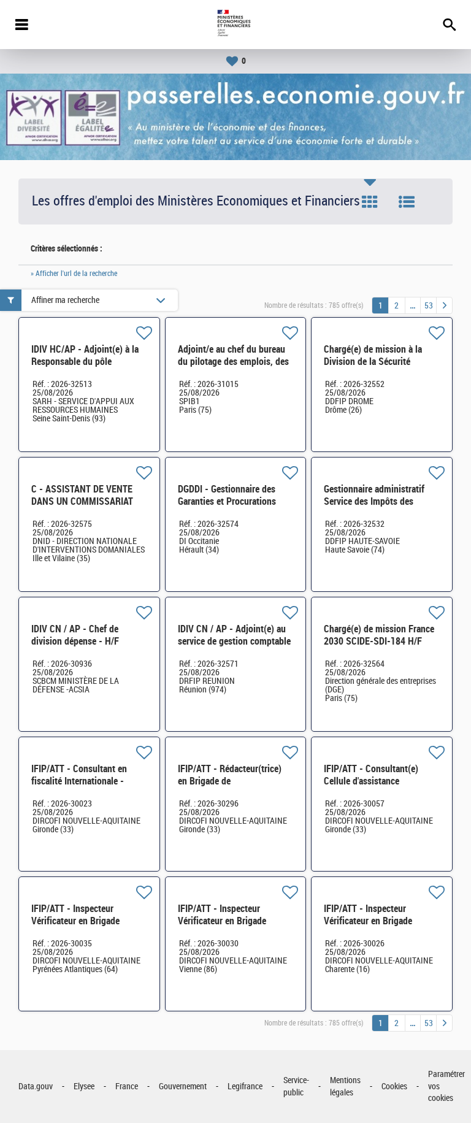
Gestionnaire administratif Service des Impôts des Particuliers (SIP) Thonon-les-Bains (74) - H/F (375, 507)
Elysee (84, 1086)
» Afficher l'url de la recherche (74, 273)
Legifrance (245, 1086)
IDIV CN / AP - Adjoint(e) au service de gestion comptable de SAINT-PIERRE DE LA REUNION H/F (234, 647)
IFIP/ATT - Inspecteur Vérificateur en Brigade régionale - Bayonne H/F (78, 921)
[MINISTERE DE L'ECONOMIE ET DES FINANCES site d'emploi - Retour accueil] (235, 24)
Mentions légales (345, 1086)
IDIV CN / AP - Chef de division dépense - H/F (75, 635)
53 (428, 306)
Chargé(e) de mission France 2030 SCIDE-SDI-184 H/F (379, 635)
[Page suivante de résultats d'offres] (444, 305)
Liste (406, 201)
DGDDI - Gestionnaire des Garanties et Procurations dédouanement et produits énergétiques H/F (229, 507)
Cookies (394, 1086)
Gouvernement (183, 1086)
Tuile (370, 201)
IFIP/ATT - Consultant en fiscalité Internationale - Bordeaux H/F (79, 781)
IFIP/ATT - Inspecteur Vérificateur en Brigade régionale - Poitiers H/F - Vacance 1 (226, 927)
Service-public (296, 1086)
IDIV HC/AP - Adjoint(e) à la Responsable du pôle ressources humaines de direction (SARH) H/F (85, 367)
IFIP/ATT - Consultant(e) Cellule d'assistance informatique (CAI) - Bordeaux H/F (371, 787)
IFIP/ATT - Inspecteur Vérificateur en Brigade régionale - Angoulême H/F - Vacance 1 (379, 927)
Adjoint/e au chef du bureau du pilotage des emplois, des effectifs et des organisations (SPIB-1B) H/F (234, 367)
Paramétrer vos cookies (446, 1086)
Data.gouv (35, 1086)
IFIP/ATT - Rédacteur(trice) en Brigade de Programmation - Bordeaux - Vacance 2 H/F (233, 787)
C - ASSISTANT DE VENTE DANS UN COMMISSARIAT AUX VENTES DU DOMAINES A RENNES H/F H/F (86, 507)
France (126, 1086)
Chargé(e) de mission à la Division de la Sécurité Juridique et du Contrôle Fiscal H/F (373, 367)
